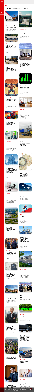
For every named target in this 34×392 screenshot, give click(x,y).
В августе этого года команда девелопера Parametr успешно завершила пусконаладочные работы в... (11, 51)
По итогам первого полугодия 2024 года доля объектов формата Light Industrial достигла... (25, 92)
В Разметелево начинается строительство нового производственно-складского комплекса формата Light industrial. (24, 38)
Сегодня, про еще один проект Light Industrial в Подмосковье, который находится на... (25, 365)
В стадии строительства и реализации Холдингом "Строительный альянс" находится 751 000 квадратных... (25, 199)
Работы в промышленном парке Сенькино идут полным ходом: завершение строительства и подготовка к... (11, 69)
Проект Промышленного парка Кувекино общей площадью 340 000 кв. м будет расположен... (25, 343)
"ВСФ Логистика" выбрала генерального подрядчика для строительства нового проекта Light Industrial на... (25, 148)
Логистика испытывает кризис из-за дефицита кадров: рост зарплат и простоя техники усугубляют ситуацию (11, 197)
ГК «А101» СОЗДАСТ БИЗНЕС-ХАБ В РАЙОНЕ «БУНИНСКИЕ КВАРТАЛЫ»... (11, 297)
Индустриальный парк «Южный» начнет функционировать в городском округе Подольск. (25, 300)
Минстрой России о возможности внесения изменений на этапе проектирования (10, 275)
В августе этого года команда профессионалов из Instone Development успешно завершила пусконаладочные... (11, 74)
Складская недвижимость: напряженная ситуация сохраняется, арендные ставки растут (11, 101)
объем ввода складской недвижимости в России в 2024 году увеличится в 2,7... (11, 127)
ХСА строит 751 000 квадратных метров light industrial (24, 196)
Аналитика (26, 8)
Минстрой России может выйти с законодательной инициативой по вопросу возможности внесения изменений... (11, 280)
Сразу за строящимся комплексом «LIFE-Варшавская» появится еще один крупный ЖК (25, 320)
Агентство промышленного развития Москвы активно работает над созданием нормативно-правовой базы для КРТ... (11, 176)
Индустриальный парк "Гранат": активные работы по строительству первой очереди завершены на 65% (11, 26)
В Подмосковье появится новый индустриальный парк (24, 296)
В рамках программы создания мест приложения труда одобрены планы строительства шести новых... (11, 149)
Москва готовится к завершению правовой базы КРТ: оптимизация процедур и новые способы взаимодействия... (11, 170)
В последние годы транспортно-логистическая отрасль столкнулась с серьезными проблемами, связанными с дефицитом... (11, 202)
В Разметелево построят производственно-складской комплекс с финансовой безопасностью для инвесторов (25, 33)
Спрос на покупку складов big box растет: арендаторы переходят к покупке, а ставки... (25, 65)
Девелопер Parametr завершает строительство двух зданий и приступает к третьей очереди (11, 47)
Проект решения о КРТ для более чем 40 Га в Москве (11, 358)
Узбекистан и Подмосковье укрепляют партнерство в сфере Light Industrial (11, 253)
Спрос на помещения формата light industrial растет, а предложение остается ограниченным (25, 221)
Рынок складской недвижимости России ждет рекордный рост (11, 123)
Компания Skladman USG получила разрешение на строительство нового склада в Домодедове (11, 233)
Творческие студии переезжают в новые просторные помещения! (24, 112)
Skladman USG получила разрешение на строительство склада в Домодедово (10, 229)
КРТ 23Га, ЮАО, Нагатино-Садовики (25, 317)
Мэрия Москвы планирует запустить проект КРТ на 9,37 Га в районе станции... (11, 333)
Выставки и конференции (17, 8)
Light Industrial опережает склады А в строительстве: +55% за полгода (25, 88)
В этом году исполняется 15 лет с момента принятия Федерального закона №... (25, 179)
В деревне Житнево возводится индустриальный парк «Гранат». (11, 30)
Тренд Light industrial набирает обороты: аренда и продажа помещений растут (25, 217)
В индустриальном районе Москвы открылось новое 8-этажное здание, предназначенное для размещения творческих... (24, 116)
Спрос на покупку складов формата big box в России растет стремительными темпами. (25, 69)
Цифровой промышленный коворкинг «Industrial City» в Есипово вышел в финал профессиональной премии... (24, 277)
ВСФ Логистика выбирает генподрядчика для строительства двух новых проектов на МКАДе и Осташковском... (25, 143)
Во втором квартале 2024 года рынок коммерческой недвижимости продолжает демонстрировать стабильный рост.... (11, 106)
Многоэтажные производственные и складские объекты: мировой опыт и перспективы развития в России (24, 240)
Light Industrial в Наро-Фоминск (24, 362)
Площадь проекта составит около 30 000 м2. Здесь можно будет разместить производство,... (11, 301)
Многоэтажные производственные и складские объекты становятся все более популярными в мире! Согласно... (25, 246)
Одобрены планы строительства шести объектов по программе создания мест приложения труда (11, 145)
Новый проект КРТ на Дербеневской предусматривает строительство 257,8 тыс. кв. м (11, 328)
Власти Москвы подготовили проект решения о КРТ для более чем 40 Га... (10, 361)
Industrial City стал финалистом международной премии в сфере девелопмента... (25, 272)
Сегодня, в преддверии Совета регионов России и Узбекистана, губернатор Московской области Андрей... (11, 257)
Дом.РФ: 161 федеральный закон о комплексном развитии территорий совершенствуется (24, 175)
